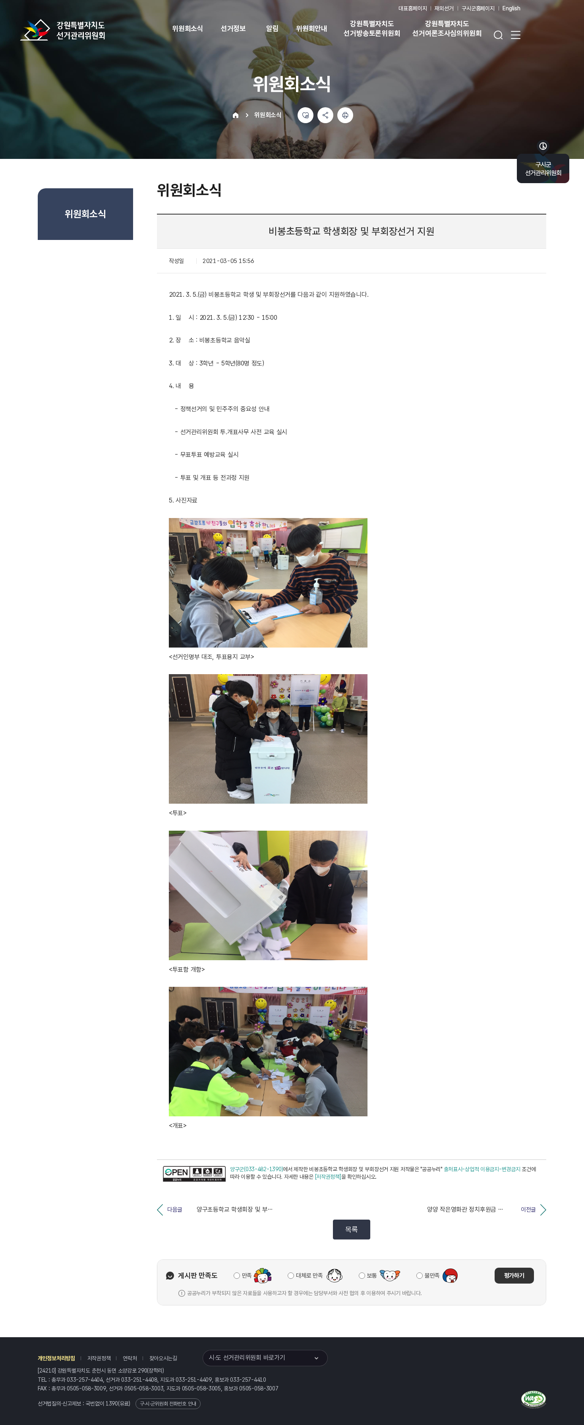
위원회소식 (187, 28)
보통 (372, 1275)
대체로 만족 (309, 1275)
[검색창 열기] (498, 35)
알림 (272, 28)
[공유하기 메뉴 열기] (325, 115)
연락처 (130, 1358)
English (511, 8)
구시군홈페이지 (478, 8)
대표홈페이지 (412, 8)
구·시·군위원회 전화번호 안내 (168, 1404)
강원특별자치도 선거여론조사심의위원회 (447, 28)
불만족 (432, 1275)
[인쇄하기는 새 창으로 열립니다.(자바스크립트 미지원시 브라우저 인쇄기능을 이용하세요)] (345, 115)
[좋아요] (305, 115)
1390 (112, 1403)
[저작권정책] (328, 1177)
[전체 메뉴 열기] (515, 35)
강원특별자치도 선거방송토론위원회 (372, 28)
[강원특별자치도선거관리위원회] (87, 30)
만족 (247, 1275)
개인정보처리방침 (56, 1358)
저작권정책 (99, 1358)
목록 (351, 1229)
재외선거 (444, 8)
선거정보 (233, 28)
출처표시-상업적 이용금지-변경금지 (482, 1169)
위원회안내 (311, 28)
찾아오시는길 (163, 1358)
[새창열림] (194, 1174)
